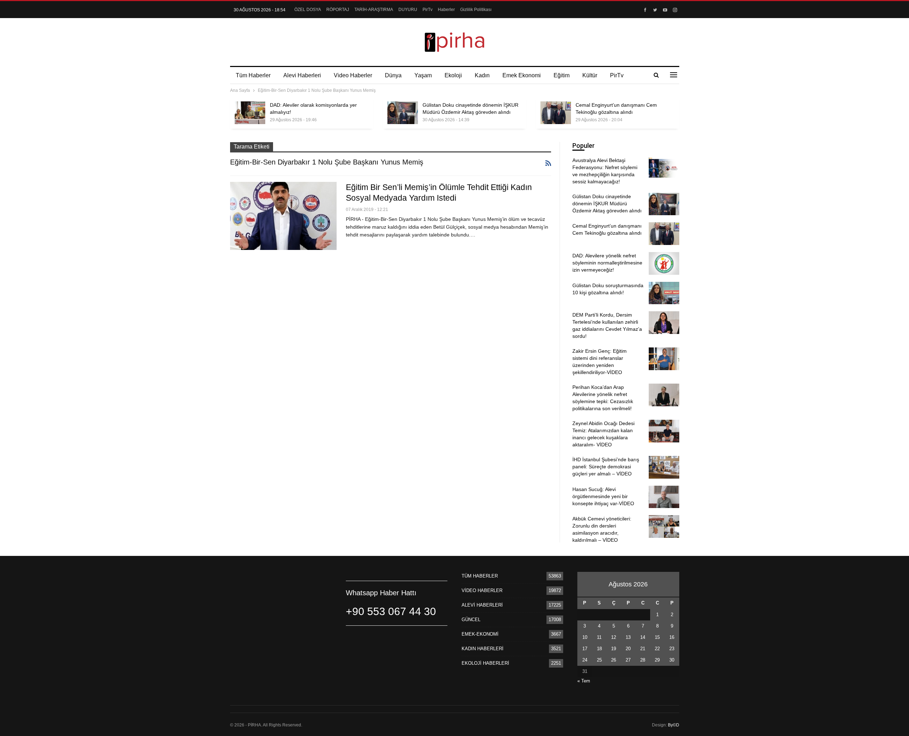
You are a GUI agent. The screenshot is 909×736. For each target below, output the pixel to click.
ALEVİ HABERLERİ (482, 605)
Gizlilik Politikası (475, 9)
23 (671, 648)
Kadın (482, 75)
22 (657, 648)
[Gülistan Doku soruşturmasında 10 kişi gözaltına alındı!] (664, 293)
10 (584, 637)
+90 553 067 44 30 (391, 611)
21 (642, 648)
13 (628, 637)
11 (599, 637)
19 (613, 648)
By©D (673, 725)
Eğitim (562, 75)
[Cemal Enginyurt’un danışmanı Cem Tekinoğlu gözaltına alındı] (555, 112)
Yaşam (423, 75)
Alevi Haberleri (302, 75)
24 (584, 660)
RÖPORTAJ (337, 9)
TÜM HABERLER (480, 576)
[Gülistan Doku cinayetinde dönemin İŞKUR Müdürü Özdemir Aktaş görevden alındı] (402, 112)
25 (599, 660)
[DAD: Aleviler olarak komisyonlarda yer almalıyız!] (250, 112)
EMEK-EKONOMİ (480, 634)
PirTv (427, 9)
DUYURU (407, 9)
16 (671, 637)
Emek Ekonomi (521, 75)
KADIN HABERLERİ (483, 648)
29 (657, 660)
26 (613, 660)
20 (628, 648)
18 (599, 648)
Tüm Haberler (253, 75)
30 (671, 660)
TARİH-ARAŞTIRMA (373, 9)
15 (657, 637)
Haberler (446, 9)
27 (628, 660)
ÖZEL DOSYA (307, 9)
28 (642, 660)
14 (642, 637)
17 (584, 648)
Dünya (393, 75)
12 (613, 637)
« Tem (583, 681)
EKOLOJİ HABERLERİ (485, 663)
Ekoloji (453, 75)
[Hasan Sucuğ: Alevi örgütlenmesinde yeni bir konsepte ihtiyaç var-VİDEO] (664, 497)
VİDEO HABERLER (482, 590)
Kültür (589, 75)
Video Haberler (353, 75)
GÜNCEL (471, 619)
